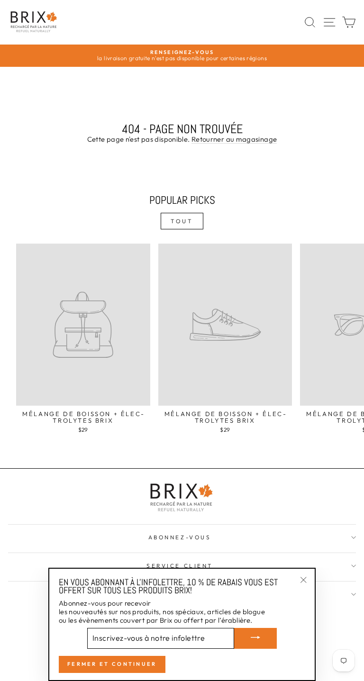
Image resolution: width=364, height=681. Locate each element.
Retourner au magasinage (234, 139)
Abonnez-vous (179, 537)
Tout (182, 221)
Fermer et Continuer (112, 664)
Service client (179, 565)
